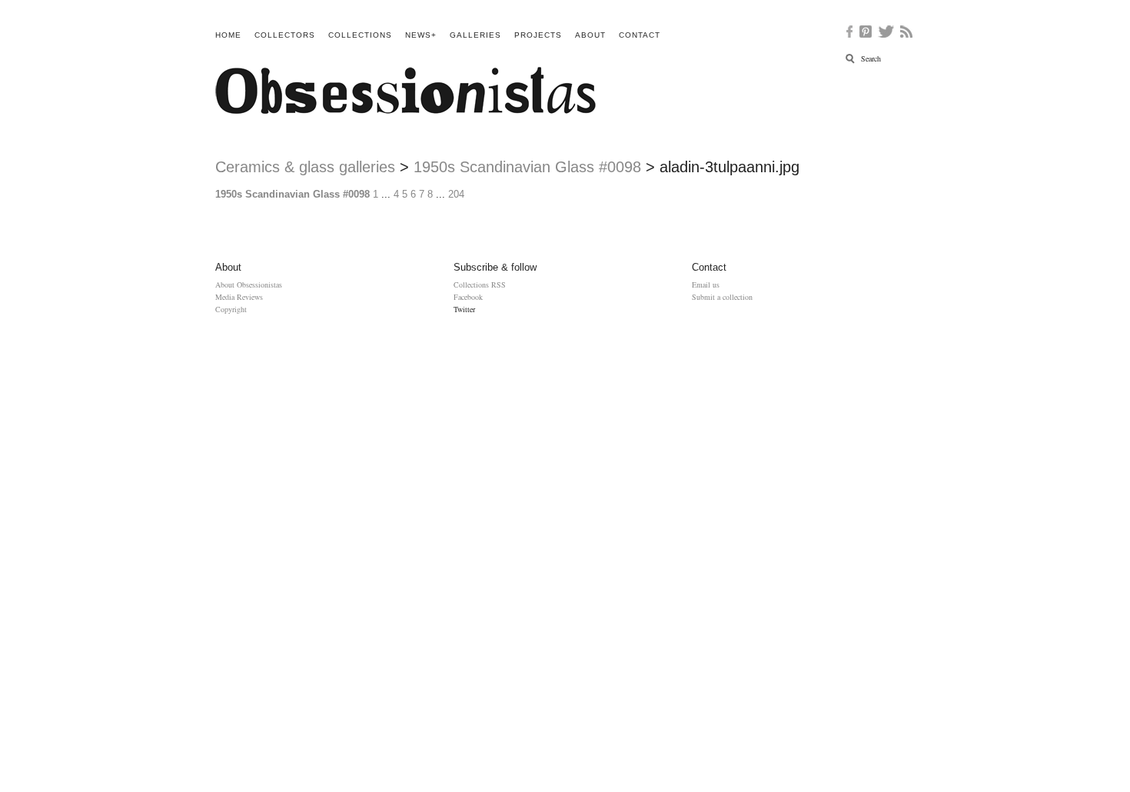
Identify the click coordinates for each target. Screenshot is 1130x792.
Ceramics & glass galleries (305, 166)
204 (456, 194)
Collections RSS (480, 284)
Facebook (468, 296)
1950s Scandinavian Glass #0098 (527, 166)
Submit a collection (722, 296)
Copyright (231, 309)
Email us (706, 284)
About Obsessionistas (248, 284)
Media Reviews (239, 296)
